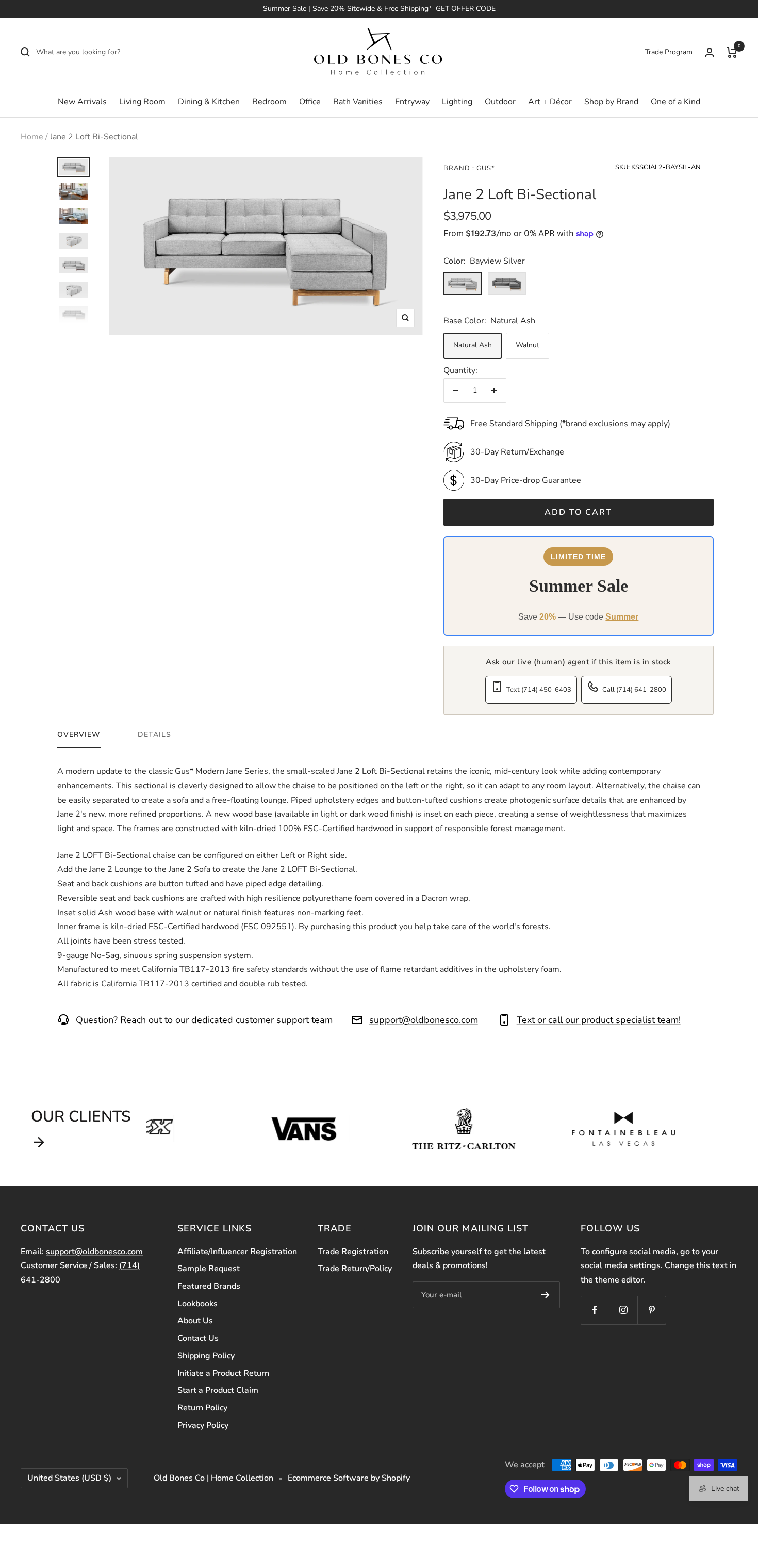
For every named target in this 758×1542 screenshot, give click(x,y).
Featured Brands (208, 1286)
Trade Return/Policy (355, 1268)
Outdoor (500, 101)
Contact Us (198, 1338)
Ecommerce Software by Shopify (349, 1478)
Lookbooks (197, 1303)
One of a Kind (675, 101)
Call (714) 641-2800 (634, 689)
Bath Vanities (358, 101)
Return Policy (202, 1408)
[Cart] (732, 52)
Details (154, 734)
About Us (195, 1320)
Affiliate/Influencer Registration (237, 1251)
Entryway (412, 101)
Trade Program (669, 52)
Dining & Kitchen (209, 101)
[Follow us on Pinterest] (651, 1310)
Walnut (527, 345)
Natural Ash (472, 345)
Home (32, 136)
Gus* (484, 168)
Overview (79, 734)
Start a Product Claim (217, 1390)
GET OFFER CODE (466, 8)
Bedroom (269, 101)
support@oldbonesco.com (423, 1020)
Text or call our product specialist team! (599, 1020)
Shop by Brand (611, 101)
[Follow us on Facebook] (595, 1310)
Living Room (142, 101)
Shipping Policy (206, 1355)
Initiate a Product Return (223, 1373)
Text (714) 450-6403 (538, 689)
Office (310, 101)
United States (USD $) (69, 1478)
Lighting (457, 101)
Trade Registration (353, 1251)
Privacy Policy (202, 1425)
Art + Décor (550, 101)
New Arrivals (82, 101)
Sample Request (208, 1268)
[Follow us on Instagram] (623, 1310)
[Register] (545, 1295)
